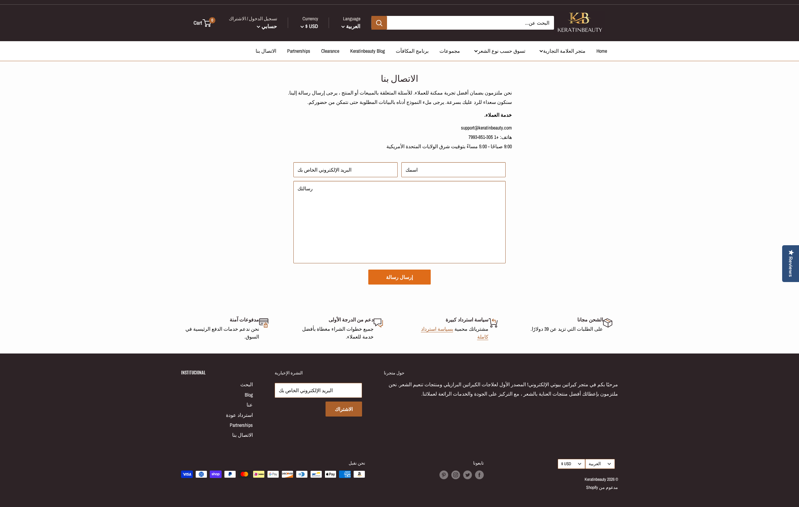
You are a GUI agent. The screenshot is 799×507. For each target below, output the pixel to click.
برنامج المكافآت (412, 50)
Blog (249, 394)
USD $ (566, 463)
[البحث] (379, 23)
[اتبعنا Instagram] (455, 474)
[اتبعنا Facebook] (479, 474)
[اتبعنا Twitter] (467, 474)
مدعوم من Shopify (602, 487)
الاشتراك (344, 409)
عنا (250, 404)
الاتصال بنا (266, 50)
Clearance (330, 50)
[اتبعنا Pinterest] (443, 474)
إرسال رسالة (399, 277)
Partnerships (298, 50)
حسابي (268, 26)
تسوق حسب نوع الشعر (501, 50)
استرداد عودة (239, 415)
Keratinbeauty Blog (367, 50)
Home (601, 50)
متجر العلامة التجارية (564, 50)
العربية (595, 463)
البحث (246, 384)
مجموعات (449, 50)
